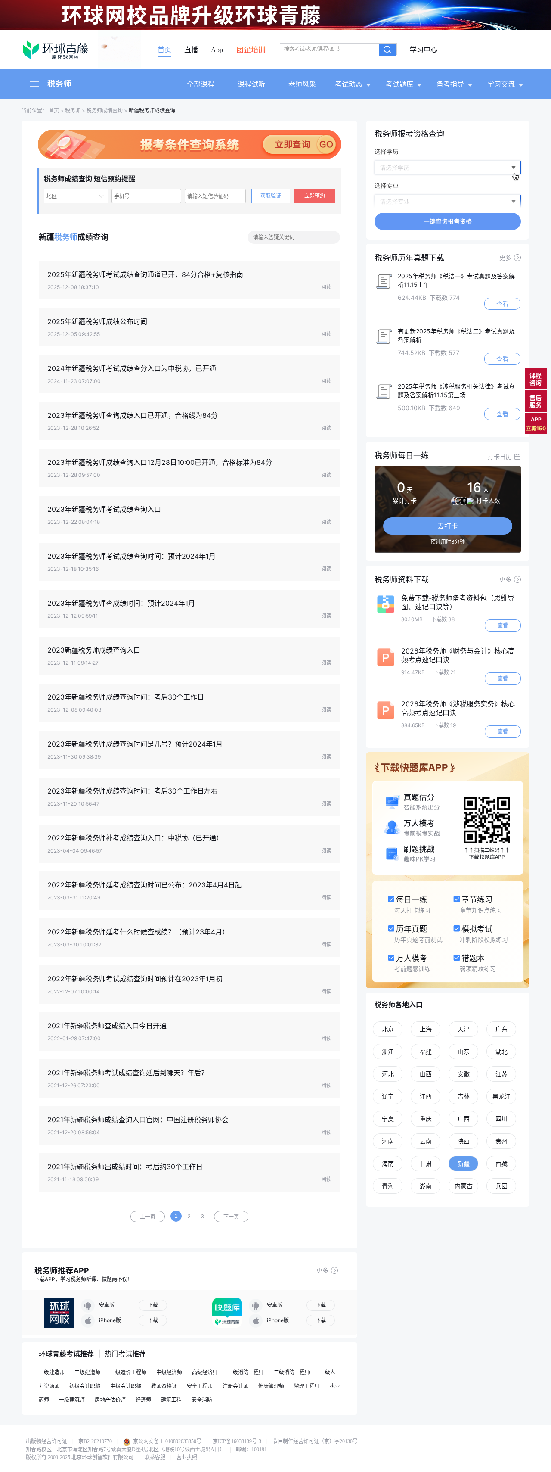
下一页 (231, 1217)
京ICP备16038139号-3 (237, 1441)
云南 (426, 1141)
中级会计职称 (125, 1386)
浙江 (388, 1051)
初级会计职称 (84, 1386)
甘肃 (426, 1163)
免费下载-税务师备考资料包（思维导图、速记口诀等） (457, 602)
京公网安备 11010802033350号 (166, 1441)
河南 (388, 1141)
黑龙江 (501, 1096)
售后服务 (535, 401)
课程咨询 (535, 379)
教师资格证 (164, 1386)
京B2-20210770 (95, 1441)
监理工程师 (307, 1386)
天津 (464, 1029)
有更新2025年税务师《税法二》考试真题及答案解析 (456, 335)
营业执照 (186, 1457)
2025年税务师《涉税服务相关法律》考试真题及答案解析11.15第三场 (456, 390)
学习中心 (423, 50)
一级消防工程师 (246, 1372)
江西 (426, 1096)
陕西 (464, 1141)
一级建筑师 (72, 1400)
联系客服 (155, 1457)
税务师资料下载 (402, 579)
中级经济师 (169, 1372)
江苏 (501, 1073)
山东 (464, 1051)
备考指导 (450, 84)
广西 (464, 1118)
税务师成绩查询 (105, 110)
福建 (426, 1051)
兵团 (501, 1185)
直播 (191, 50)
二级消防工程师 (292, 1372)
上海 (426, 1029)
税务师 (59, 83)
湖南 (426, 1185)
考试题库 (399, 84)
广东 (501, 1029)
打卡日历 (500, 456)
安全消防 (202, 1400)
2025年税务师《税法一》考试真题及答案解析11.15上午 (456, 280)
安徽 (464, 1073)
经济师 (143, 1400)
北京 (388, 1029)
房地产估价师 (110, 1400)
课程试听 (251, 84)
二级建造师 (87, 1372)
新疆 (464, 1163)
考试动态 (348, 84)
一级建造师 (52, 1372)
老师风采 (302, 84)
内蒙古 (464, 1185)
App (217, 50)
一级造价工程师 (128, 1372)
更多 (322, 1270)
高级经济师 (205, 1372)
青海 (388, 1185)
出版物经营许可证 (46, 1441)
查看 (502, 303)
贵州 (501, 1141)
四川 (501, 1118)
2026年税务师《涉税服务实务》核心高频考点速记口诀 (458, 708)
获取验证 (270, 196)
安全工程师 (200, 1386)
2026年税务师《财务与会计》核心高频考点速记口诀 (458, 655)
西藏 (501, 1163)
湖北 (501, 1051)
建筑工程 (171, 1400)
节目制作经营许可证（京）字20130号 (315, 1441)
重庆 (426, 1118)
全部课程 (200, 84)
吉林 (464, 1096)
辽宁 (388, 1096)
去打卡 (447, 526)
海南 (388, 1163)
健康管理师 (271, 1386)
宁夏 (388, 1118)
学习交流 (501, 84)
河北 (388, 1073)
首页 (164, 50)
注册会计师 (235, 1386)
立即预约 (314, 196)
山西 (426, 1073)
